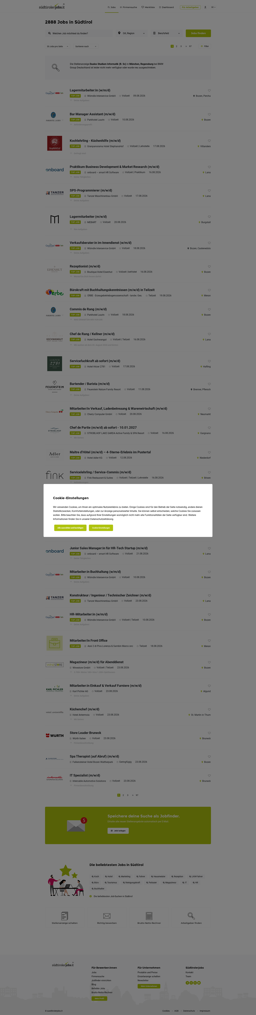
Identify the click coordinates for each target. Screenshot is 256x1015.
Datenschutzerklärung (101, 519)
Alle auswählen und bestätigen (70, 528)
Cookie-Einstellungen (101, 528)
